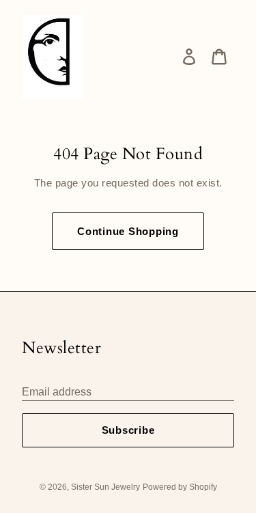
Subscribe (128, 430)
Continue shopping (128, 231)
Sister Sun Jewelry (105, 487)
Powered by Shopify (180, 487)
